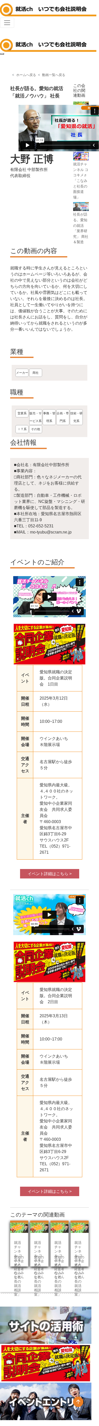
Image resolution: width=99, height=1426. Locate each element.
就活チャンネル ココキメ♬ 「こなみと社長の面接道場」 (80, 180)
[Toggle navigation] (7, 23)
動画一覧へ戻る (53, 75)
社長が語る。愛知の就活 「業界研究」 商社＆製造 (80, 228)
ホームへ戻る (26, 75)
